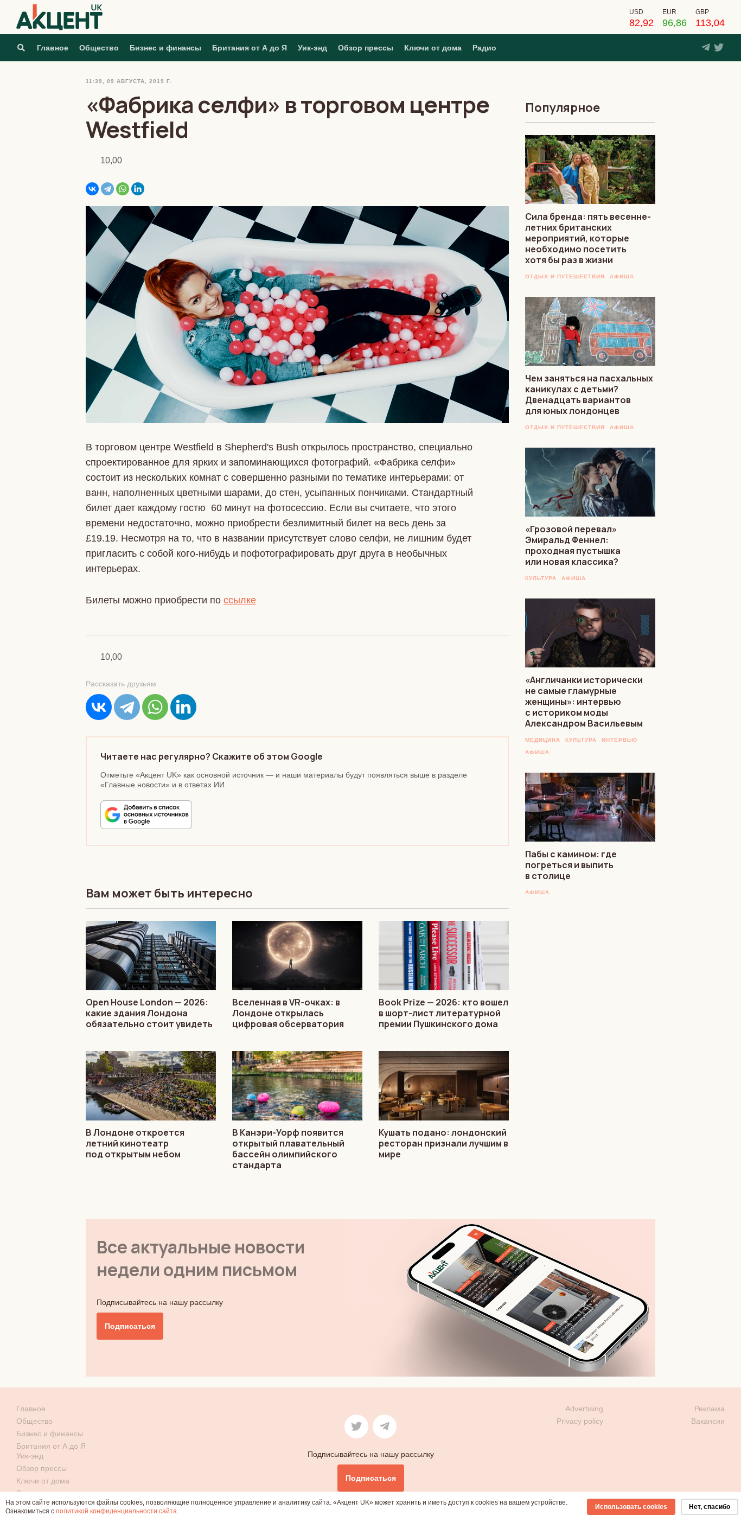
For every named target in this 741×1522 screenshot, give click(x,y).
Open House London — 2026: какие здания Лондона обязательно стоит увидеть (149, 1013)
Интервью (619, 740)
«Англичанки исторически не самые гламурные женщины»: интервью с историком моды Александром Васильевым (584, 701)
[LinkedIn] (137, 188)
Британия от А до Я (249, 47)
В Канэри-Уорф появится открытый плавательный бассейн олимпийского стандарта (288, 1148)
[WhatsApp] (122, 188)
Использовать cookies (631, 1507)
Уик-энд (312, 47)
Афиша (622, 276)
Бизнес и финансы (165, 47)
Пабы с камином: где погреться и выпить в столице (571, 865)
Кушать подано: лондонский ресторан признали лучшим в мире (443, 1143)
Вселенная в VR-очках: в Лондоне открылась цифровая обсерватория (288, 1013)
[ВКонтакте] (92, 188)
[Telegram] (107, 188)
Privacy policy (580, 1421)
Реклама (709, 1408)
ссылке (239, 600)
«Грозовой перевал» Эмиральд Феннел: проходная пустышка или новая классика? (573, 545)
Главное (52, 47)
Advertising (584, 1408)
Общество (99, 47)
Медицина (542, 740)
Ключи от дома (433, 47)
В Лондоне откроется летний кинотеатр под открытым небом (135, 1143)
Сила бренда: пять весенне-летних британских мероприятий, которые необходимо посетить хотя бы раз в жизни (588, 238)
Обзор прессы (365, 47)
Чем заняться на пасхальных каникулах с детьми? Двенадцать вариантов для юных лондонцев (589, 394)
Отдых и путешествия (565, 276)
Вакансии (708, 1421)
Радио (484, 47)
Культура (541, 578)
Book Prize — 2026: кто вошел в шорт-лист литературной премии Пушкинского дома (443, 1013)
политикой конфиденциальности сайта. (117, 1511)
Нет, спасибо (709, 1507)
